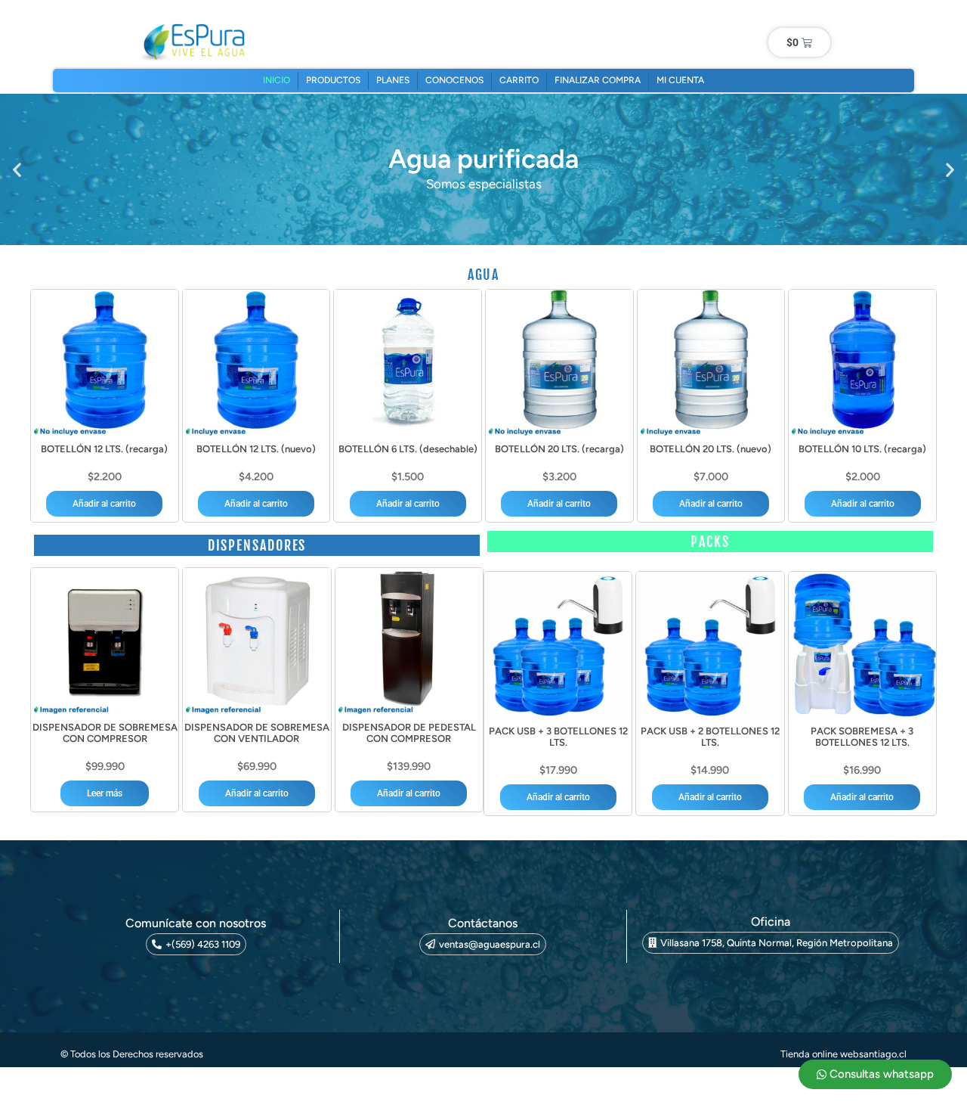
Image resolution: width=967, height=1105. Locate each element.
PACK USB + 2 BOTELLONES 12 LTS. (710, 737)
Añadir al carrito (104, 503)
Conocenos (454, 80)
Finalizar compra (598, 80)
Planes (392, 80)
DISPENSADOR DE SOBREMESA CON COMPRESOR (105, 733)
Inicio (276, 80)
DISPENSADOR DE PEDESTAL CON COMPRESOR (409, 733)
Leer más (104, 793)
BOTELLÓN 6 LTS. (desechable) (407, 449)
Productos (333, 80)
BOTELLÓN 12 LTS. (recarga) (104, 449)
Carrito (519, 80)
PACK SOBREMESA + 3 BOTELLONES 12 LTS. (862, 737)
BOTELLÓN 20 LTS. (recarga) (559, 449)
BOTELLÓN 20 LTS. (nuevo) (710, 449)
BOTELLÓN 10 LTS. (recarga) (862, 449)
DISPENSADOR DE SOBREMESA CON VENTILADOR (256, 733)
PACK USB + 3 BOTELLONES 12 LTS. (558, 737)
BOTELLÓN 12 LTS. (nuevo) (256, 449)
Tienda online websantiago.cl (843, 1054)
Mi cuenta (680, 80)
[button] (17, 169)
